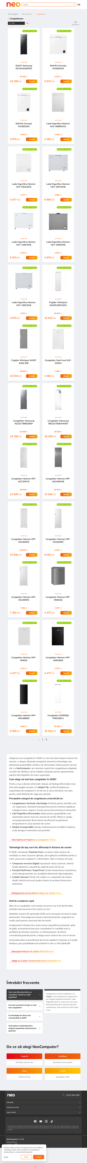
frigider (49, 996)
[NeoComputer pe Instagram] (46, 1121)
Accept (38, 1157)
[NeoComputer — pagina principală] (11, 1095)
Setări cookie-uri (12, 1142)
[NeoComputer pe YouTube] (40, 1121)
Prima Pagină (13, 14)
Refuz (26, 1157)
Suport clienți (11, 1112)
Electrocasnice (27, 14)
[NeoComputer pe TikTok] (52, 1121)
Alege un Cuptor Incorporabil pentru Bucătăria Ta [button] (36, 960)
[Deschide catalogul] (78, 4)
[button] (43, 1102)
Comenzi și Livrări (13, 1107)
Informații (10, 1102)
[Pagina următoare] (46, 739)
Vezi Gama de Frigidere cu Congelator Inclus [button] (34, 839)
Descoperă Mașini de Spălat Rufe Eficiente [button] (33, 951)
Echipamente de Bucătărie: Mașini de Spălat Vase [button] (36, 893)
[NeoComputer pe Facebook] (35, 1121)
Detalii (6, 1157)
